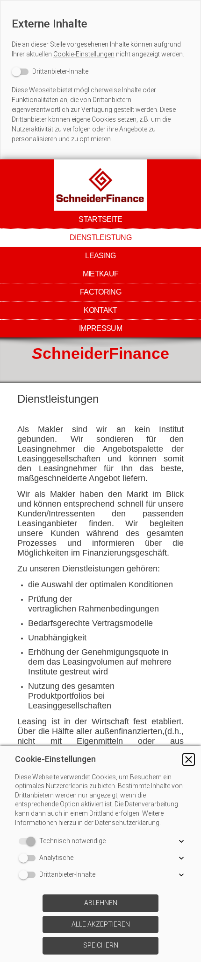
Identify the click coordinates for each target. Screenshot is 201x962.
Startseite (100, 219)
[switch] (50, 71)
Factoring (100, 292)
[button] (188, 759)
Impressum (100, 328)
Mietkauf (101, 274)
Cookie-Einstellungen (84, 54)
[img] (100, 185)
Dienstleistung (100, 237)
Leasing (100, 256)
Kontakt (100, 310)
